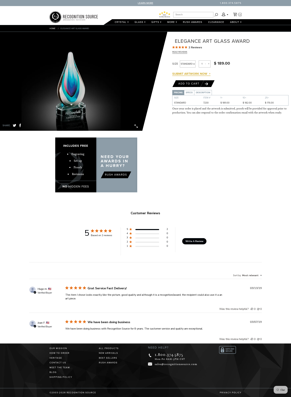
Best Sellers (108, 358)
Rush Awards (192, 22)
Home (52, 28)
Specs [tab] (189, 92)
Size (175, 63)
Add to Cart (189, 83)
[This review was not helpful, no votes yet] (258, 309)
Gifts (155, 22)
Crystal (120, 22)
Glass (139, 22)
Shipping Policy (61, 377)
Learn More (145, 3)
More (171, 22)
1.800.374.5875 (230, 3)
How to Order (60, 353)
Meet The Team (60, 367)
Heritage (56, 358)
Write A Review (194, 241)
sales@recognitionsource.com (176, 364)
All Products (109, 348)
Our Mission (58, 348)
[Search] (216, 15)
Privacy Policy (230, 392)
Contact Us (58, 362)
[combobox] (247, 275)
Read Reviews (179, 52)
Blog (53, 372)
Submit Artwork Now (189, 74)
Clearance (216, 22)
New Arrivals (108, 353)
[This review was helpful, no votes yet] (252, 309)
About (234, 22)
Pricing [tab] (178, 92)
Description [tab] (203, 92)
